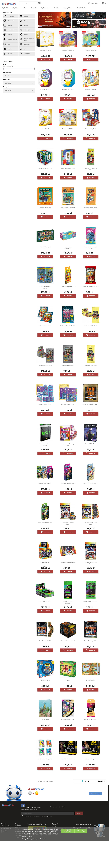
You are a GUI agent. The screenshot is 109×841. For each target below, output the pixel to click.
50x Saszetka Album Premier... (45, 562)
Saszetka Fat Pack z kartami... (68, 602)
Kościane (10, 34)
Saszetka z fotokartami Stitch (90, 247)
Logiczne (26, 34)
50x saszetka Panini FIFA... (45, 168)
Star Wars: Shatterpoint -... (68, 759)
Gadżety (56, 8)
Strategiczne (10, 53)
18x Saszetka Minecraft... (45, 365)
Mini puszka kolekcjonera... (45, 759)
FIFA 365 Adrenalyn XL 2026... (45, 247)
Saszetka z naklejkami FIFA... (90, 404)
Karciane (26, 25)
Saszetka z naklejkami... (45, 207)
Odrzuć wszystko (67, 831)
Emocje (68, 680)
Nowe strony (45, 719)
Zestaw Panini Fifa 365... (45, 483)
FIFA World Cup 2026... (91, 129)
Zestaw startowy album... (45, 404)
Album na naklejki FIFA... (45, 641)
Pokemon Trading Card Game (29, 39)
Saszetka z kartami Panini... (90, 601)
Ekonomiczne (10, 20)
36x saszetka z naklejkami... (68, 641)
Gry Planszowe (45, 8)
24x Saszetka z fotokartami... (68, 247)
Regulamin (4, 824)
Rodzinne (10, 49)
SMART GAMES (81, 8)
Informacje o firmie (6, 826)
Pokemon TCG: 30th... (45, 50)
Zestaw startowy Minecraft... (68, 207)
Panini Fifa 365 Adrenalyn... (68, 483)
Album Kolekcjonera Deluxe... (45, 444)
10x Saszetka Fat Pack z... (45, 601)
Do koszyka (45, 60)
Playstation (16, 8)
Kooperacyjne (27, 30)
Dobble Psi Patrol (45, 680)
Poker (9, 44)
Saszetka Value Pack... (90, 365)
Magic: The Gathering (12, 39)
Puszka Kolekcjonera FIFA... (68, 286)
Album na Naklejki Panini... (68, 168)
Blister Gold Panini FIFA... (90, 719)
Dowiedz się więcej (95, 793)
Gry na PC (5, 8)
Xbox (25, 8)
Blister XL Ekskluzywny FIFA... (91, 169)
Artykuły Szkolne (67, 8)
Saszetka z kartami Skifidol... (90, 286)
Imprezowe (10, 25)
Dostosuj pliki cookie (39, 839)
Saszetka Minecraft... (67, 365)
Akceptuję (81, 831)
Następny (102, 781)
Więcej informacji (27, 839)
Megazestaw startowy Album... (68, 444)
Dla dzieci (26, 16)
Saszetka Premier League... (68, 562)
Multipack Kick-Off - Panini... (68, 325)
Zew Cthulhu (27, 53)
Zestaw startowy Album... (45, 325)
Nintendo (33, 8)
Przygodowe (26, 44)
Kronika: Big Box (90, 680)
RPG (25, 49)
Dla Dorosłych (11, 16)
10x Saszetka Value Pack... (91, 325)
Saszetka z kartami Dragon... (90, 207)
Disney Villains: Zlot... (90, 444)
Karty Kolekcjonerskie (12, 30)
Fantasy (26, 20)
